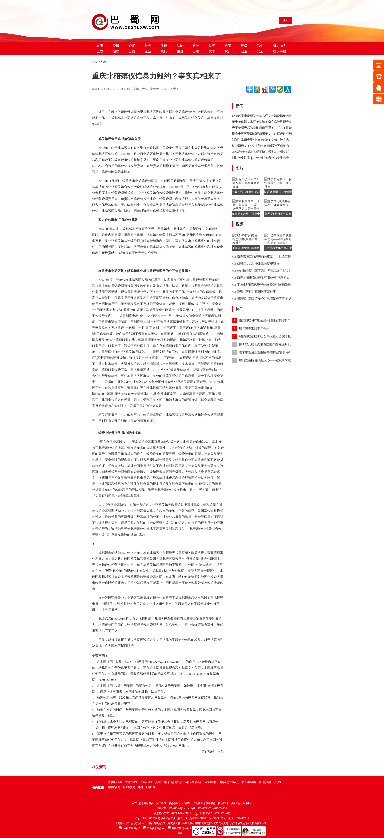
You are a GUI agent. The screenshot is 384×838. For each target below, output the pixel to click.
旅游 (180, 51)
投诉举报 (279, 51)
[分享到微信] (280, 89)
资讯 (116, 45)
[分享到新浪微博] (265, 89)
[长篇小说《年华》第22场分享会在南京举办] (246, 185)
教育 (228, 45)
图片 (240, 168)
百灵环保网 (131, 782)
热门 (164, 51)
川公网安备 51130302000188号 (214, 813)
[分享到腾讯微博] (272, 89)
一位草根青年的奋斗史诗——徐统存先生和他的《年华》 (278, 249)
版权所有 (235, 803)
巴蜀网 (156, 818)
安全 (260, 51)
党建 (164, 45)
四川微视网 (265, 782)
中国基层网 (211, 782)
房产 (228, 51)
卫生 (244, 51)
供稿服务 (210, 803)
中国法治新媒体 (193, 782)
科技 (196, 45)
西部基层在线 (115, 782)
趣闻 (132, 45)
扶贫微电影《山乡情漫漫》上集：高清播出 (278, 192)
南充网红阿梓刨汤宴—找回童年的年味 (264, 320)
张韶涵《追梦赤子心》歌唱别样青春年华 (264, 298)
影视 (196, 51)
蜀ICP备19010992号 (181, 813)
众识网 (277, 782)
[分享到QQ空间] (257, 89)
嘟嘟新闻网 (114, 787)
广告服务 (198, 803)
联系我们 (248, 803)
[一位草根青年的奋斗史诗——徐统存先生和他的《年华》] (278, 241)
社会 (148, 45)
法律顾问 (161, 803)
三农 (100, 51)
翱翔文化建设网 (146, 787)
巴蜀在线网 (146, 782)
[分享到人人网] (287, 89)
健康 (116, 51)
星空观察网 (129, 787)
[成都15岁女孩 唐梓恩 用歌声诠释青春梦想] (246, 241)
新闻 (240, 106)
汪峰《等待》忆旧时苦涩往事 (256, 291)
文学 (212, 51)
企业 (148, 51)
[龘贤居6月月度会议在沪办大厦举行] (278, 207)
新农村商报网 (249, 782)
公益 (132, 51)
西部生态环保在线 (229, 782)
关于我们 (136, 803)
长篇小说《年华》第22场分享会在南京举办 (246, 192)
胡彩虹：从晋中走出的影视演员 (258, 263)
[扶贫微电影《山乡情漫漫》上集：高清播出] (278, 185)
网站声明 (223, 803)
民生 (260, 45)
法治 (180, 45)
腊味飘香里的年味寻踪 (254, 328)
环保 (244, 45)
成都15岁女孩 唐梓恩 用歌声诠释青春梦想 (246, 249)
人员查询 (186, 803)
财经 (212, 45)
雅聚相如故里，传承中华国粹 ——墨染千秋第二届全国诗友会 (246, 214)
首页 (100, 45)
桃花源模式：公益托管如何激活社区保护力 (260, 145)
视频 (240, 224)
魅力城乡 (279, 45)
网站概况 (148, 803)
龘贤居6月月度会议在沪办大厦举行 (278, 214)
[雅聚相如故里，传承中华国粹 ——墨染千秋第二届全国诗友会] (246, 207)
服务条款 (173, 803)
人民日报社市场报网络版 (168, 782)
